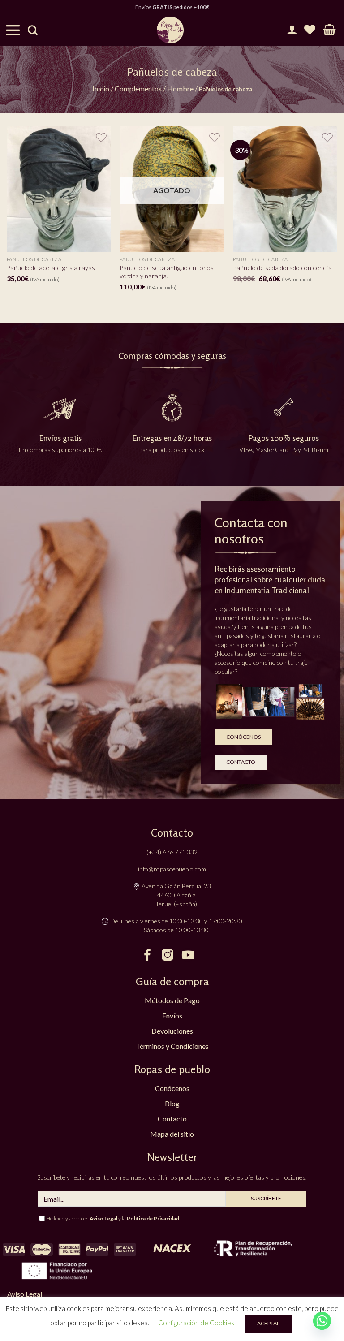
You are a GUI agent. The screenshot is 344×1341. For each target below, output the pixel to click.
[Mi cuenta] (291, 30)
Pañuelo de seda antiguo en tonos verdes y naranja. (167, 272)
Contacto (172, 1118)
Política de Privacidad (153, 1218)
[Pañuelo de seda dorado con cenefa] (285, 189)
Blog (172, 1103)
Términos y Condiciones (172, 1046)
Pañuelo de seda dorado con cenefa (282, 268)
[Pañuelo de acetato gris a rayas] (59, 189)
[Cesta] (329, 30)
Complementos (138, 88)
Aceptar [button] (268, 1323)
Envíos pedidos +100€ (172, 7)
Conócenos (172, 1088)
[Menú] (13, 30)
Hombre (180, 88)
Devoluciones (172, 1030)
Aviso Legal (103, 1218)
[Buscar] (33, 30)
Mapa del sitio (172, 1134)
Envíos (172, 1015)
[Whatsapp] (322, 1321)
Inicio (100, 88)
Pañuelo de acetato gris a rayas (51, 268)
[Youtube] (187, 955)
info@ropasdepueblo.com (172, 869)
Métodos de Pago (172, 1000)
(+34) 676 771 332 (172, 852)
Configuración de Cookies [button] (196, 1323)
